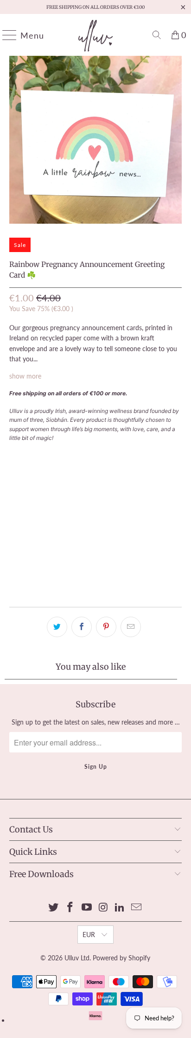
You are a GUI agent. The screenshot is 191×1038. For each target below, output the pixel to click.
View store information (47, 584)
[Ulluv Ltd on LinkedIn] (120, 907)
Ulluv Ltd (76, 958)
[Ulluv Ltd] (95, 35)
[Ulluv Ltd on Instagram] (103, 907)
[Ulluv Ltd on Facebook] (70, 907)
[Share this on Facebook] (81, 627)
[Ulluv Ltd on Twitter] (54, 907)
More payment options (95, 544)
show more (25, 376)
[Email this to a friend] (131, 627)
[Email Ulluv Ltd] (136, 907)
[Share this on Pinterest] (106, 627)
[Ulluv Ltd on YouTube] (87, 907)
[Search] (157, 35)
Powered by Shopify (121, 958)
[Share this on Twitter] (57, 627)
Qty (14, 454)
